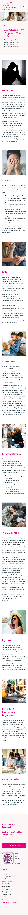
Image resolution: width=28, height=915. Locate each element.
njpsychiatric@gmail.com (10, 902)
